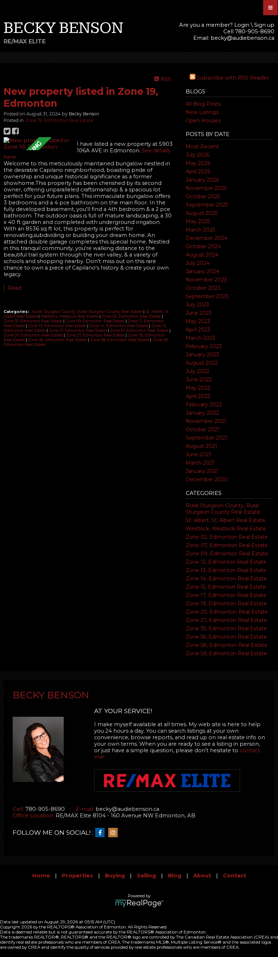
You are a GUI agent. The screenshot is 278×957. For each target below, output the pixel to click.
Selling (146, 875)
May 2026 (198, 163)
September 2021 (207, 438)
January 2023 (202, 354)
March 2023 (200, 338)
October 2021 (203, 429)
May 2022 (198, 388)
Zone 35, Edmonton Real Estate (226, 628)
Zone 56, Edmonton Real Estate (226, 637)
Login (241, 25)
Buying (115, 875)
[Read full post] (37, 143)
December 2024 (206, 238)
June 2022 (199, 379)
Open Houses (203, 120)
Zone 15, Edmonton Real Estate (226, 587)
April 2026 (198, 171)
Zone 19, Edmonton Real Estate (226, 603)
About (202, 875)
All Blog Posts (203, 104)
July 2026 (197, 155)
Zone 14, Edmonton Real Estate (226, 578)
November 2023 (206, 279)
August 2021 (201, 446)
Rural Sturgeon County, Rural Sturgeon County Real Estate (223, 508)
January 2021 (202, 471)
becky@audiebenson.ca (242, 38)
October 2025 (203, 196)
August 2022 (202, 363)
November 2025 (206, 188)
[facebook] (101, 833)
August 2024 (202, 254)
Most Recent (202, 146)
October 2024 (203, 246)
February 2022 (204, 404)
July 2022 (197, 371)
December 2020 (207, 479)
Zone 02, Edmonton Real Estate (227, 537)
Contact (234, 875)
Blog (174, 875)
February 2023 (204, 346)
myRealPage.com (139, 903)
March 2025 (200, 229)
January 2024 (202, 271)
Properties (77, 875)
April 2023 (198, 329)
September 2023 (207, 296)
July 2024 (198, 263)
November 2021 (206, 421)
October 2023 (203, 288)
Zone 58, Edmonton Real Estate (227, 645)
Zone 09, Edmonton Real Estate (227, 553)
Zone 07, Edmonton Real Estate (227, 545)
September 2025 (207, 205)
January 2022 (202, 413)
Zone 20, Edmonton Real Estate (227, 612)
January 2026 (202, 180)
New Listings (202, 112)
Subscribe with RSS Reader (232, 78)
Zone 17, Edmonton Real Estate (226, 595)
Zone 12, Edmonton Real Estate (226, 562)
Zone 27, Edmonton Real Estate (226, 620)
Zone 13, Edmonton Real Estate (226, 570)
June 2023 (199, 313)
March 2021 (200, 463)
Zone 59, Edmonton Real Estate (226, 653)
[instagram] (114, 833)
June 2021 (198, 454)
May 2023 (198, 321)
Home (41, 875)
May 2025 (198, 221)
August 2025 (202, 213)
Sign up (264, 25)
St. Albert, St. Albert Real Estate (225, 520)
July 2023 (197, 304)
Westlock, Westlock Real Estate (226, 528)
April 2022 (198, 396)
